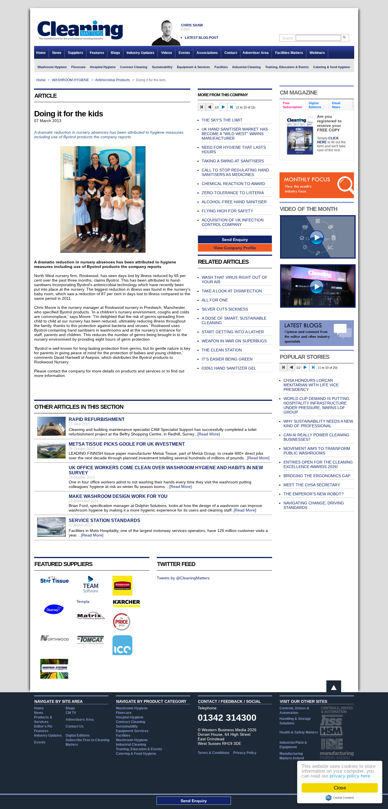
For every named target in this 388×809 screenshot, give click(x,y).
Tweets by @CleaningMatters (183, 578)
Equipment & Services (193, 67)
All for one (215, 300)
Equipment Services (132, 731)
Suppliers (75, 53)
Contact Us (75, 726)
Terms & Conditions (214, 753)
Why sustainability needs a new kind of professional (318, 423)
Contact (230, 53)
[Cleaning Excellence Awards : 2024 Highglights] (318, 306)
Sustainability (162, 67)
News (56, 53)
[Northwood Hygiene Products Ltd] (54, 639)
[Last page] (231, 107)
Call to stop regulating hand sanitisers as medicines (235, 172)
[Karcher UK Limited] (126, 606)
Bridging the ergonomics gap (316, 475)
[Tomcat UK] (90, 643)
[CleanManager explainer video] (318, 257)
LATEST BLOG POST (201, 38)
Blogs (115, 53)
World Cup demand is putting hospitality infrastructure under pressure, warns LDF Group (316, 405)
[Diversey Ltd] (54, 617)
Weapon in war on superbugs (234, 341)
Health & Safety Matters (298, 732)
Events (184, 53)
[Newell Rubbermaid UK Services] (122, 594)
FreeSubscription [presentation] (292, 105)
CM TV (71, 713)
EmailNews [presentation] (336, 105)
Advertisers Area (80, 720)
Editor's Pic (43, 726)
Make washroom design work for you (118, 496)
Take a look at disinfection (232, 291)
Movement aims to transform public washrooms (316, 450)
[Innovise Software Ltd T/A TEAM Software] (90, 591)
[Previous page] (210, 107)
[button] (235, 239)
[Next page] (224, 107)
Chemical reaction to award (233, 183)
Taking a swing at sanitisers (233, 161)
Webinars (317, 53)
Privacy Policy (244, 753)
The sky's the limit (222, 120)
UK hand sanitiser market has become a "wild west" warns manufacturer (235, 134)
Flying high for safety (227, 211)
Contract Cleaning (133, 67)
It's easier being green (227, 359)
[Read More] (208, 434)
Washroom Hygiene (52, 67)
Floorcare (78, 67)
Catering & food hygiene (331, 67)
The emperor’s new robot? (313, 494)
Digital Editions (78, 735)
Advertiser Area (256, 53)
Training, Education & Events (287, 67)
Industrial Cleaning (246, 67)
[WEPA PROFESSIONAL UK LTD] (54, 581)
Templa (82, 601)
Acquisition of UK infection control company (233, 222)
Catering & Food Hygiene (136, 754)
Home (41, 53)
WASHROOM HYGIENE (70, 80)
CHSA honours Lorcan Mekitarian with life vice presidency (311, 385)
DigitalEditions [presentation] (315, 105)
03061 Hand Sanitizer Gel (229, 368)
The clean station (222, 350)
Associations (207, 53)
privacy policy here (350, 776)
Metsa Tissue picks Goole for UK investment (127, 444)
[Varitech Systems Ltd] (54, 677)
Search (287, 38)
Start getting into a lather (233, 332)
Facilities (221, 67)
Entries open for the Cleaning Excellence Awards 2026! (318, 464)
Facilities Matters (289, 53)
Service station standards (104, 520)
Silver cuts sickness (225, 309)
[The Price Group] (122, 630)
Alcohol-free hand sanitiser (234, 202)
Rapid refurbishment (97, 419)
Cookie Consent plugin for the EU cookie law (340, 798)
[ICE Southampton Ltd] (122, 653)
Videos (166, 53)
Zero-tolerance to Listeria (233, 192)
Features (97, 53)
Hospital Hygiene (103, 67)
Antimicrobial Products (112, 80)
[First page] (202, 107)
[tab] (293, 105)
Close (340, 788)
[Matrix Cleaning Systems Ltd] (90, 618)
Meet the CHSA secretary (311, 485)
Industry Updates (141, 53)
